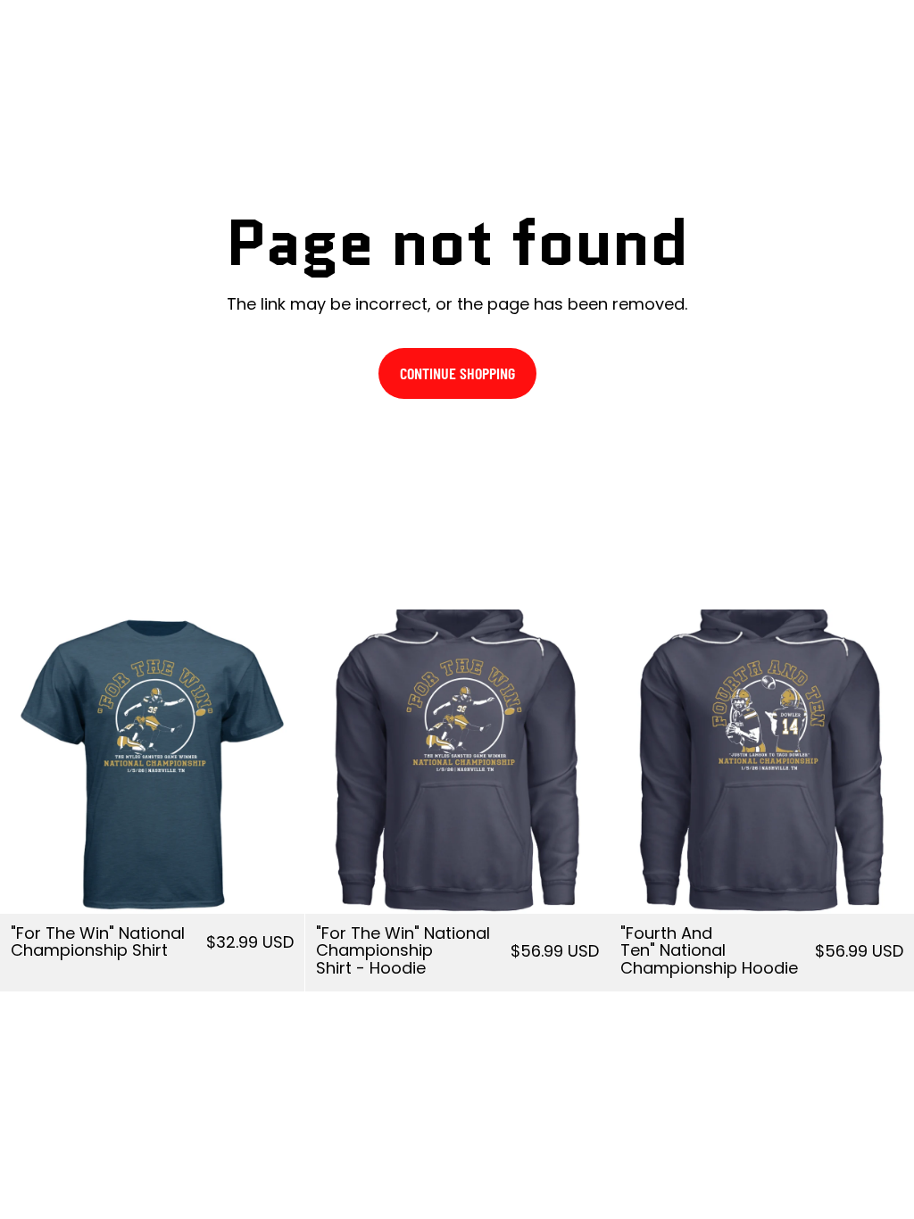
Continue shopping (457, 373)
